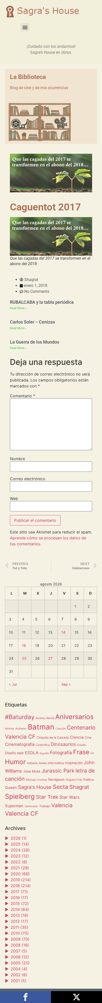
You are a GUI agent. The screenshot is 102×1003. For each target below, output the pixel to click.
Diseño (81, 745)
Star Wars (69, 797)
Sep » (66, 684)
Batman (41, 727)
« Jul (13, 684)
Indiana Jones (37, 763)
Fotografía (61, 752)
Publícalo (76, 997)
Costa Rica (43, 745)
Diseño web (14, 753)
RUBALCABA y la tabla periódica (42, 302)
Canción (60, 728)
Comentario (22, 396)
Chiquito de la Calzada (53, 737)
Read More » (18, 308)
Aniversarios (74, 717)
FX (92, 753)
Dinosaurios (63, 744)
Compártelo (25, 997)
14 (63, 632)
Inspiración (74, 763)
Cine (88, 737)
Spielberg (20, 796)
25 (24, 658)
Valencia (62, 805)
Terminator (31, 806)
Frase (81, 752)
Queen (11, 787)
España (44, 753)
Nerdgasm (56, 779)
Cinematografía (19, 744)
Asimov (9, 728)
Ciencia (77, 737)
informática (56, 763)
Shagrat (79, 787)
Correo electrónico (27, 479)
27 (50, 658)
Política (88, 779)
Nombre (17, 459)
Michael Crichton (36, 779)
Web (14, 499)
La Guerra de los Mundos (34, 342)
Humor (15, 762)
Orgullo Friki (74, 779)
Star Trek (47, 797)
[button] (25, 27)
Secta (60, 786)
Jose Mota (31, 771)
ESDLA (31, 752)
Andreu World (45, 718)
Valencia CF (21, 813)
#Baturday (19, 717)
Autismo (20, 728)
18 (24, 645)
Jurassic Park (58, 771)
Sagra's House (34, 787)
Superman (14, 805)
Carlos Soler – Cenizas (32, 322)
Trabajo (44, 806)
